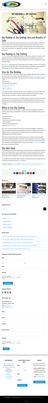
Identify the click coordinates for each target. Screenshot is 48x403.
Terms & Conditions (31, 397)
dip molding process (39, 164)
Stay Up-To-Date (8, 283)
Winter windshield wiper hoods (8, 85)
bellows (10, 88)
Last (25, 263)
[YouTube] (10, 292)
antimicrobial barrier (37, 142)
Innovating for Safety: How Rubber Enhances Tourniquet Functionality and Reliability (20, 245)
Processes (14, 164)
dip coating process (27, 164)
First (3, 263)
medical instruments (11, 125)
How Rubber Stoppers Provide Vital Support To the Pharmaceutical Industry (18, 242)
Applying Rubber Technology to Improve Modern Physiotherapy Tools (16, 248)
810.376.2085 (7, 305)
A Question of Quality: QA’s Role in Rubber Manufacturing (24, 188)
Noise (4, 367)
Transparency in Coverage (39, 397)
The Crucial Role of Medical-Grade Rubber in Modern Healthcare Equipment (18, 239)
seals (6, 88)
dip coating (6, 64)
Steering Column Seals (8, 363)
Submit (6, 349)
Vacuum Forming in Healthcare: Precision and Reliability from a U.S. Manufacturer (19, 236)
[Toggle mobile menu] (45, 4)
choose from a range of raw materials (38, 76)
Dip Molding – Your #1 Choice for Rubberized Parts (9, 188)
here (19, 160)
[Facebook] (3, 292)
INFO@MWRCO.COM (9, 307)
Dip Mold (8, 372)
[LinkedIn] (8, 292)
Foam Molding (9, 378)
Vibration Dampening (10, 367)
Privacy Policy (24, 397)
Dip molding (4, 56)
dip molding (33, 164)
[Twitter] (5, 292)
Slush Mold (8, 374)
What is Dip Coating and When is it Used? (39, 188)
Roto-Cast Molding (8, 376)
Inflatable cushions (6, 87)
